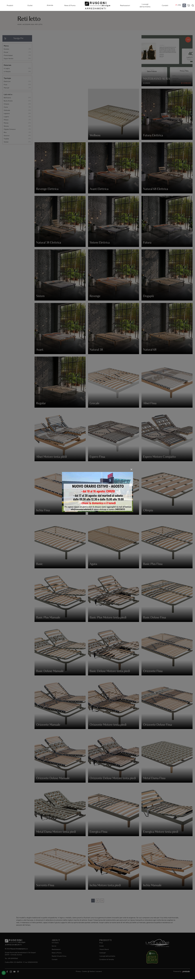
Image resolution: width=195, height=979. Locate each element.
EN (179, 5)
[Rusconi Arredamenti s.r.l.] (97, 5)
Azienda (50, 5)
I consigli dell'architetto (145, 5)
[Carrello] (188, 5)
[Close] (131, 469)
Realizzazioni (125, 5)
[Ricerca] (192, 5)
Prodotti (10, 5)
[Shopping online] (184, 5)
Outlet (29, 5)
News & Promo (70, 5)
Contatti (165, 5)
